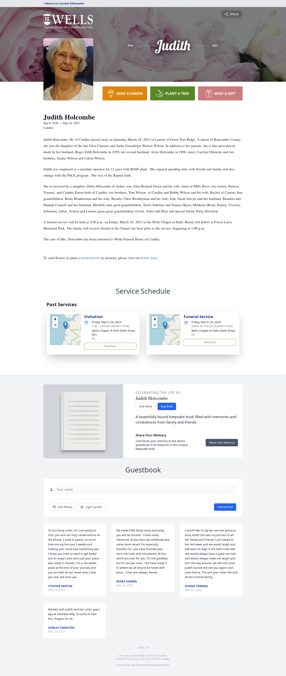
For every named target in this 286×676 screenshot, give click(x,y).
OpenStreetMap (147, 665)
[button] (65, 326)
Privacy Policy (132, 658)
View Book (145, 406)
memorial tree (90, 257)
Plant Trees (110, 346)
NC (94, 338)
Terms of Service (154, 658)
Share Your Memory (222, 442)
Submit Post (225, 507)
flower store (149, 257)
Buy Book (167, 406)
